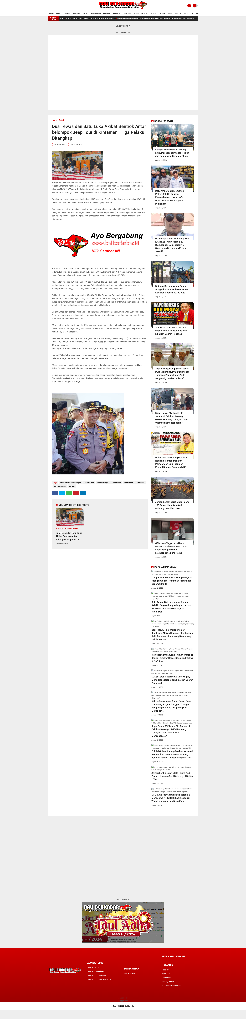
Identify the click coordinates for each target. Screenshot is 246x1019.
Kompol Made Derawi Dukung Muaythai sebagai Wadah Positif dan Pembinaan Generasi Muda (172, 152)
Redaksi (165, 970)
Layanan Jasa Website (96, 975)
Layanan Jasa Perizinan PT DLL (100, 979)
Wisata (153, 13)
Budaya (178, 13)
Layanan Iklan (93, 967)
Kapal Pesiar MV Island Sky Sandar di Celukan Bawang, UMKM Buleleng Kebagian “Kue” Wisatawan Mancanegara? (171, 418)
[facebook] (49, 5)
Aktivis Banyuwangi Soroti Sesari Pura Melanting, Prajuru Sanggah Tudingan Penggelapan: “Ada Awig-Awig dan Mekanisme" (172, 373)
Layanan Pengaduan (95, 971)
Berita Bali (89, 482)
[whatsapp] (69, 493)
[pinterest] (76, 493)
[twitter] (52, 5)
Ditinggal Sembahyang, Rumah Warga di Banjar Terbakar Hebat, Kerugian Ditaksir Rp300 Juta (171, 289)
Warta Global (129, 973)
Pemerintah (96, 13)
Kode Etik (166, 974)
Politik (86, 13)
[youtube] (59, 5)
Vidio (198, 13)
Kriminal (107, 13)
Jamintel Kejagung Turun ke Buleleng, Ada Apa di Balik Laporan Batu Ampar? (62, 18)
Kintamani (129, 482)
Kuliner (162, 13)
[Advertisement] (123, 857)
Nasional (76, 13)
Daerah (67, 13)
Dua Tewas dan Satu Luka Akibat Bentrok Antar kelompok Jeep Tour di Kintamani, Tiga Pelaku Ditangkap (69, 536)
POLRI (61, 120)
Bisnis (136, 13)
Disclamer (166, 978)
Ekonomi (144, 13)
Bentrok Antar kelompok (71, 482)
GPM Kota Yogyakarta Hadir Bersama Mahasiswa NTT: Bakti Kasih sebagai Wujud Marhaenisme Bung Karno (171, 548)
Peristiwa (117, 13)
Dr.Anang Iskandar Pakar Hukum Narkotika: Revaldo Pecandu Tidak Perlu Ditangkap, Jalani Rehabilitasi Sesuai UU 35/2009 (127, 18)
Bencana (127, 13)
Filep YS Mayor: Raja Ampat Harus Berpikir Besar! (184, 18)
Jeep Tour (117, 482)
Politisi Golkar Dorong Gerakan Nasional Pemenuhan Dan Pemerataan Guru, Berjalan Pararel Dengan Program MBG (171, 462)
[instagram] (56, 5)
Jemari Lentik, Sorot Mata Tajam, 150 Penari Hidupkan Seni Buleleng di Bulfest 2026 (172, 505)
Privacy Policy (168, 981)
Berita (58, 13)
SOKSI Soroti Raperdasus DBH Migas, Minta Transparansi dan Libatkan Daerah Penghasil (171, 330)
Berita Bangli (103, 482)
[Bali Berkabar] (123, 10)
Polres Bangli (60, 486)
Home (51, 13)
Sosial (170, 13)
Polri (186, 13)
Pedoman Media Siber (171, 985)
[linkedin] (83, 493)
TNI (192, 13)
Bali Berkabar (130, 1006)
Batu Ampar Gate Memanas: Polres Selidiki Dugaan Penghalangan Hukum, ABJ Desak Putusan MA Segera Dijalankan (169, 197)
